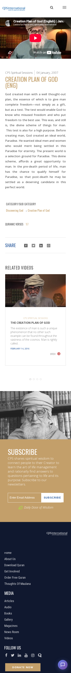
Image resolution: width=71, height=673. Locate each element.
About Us (10, 559)
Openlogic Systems (47, 548)
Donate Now (22, 667)
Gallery (9, 619)
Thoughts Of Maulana (18, 584)
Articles (9, 601)
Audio (8, 607)
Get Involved (12, 571)
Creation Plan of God (39, 210)
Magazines (11, 626)
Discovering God (14, 210)
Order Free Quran (15, 577)
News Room (12, 632)
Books (8, 613)
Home (8, 553)
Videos (9, 638)
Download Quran (14, 565)
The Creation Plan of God (30, 323)
